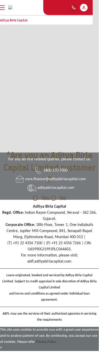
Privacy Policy (46, 342)
